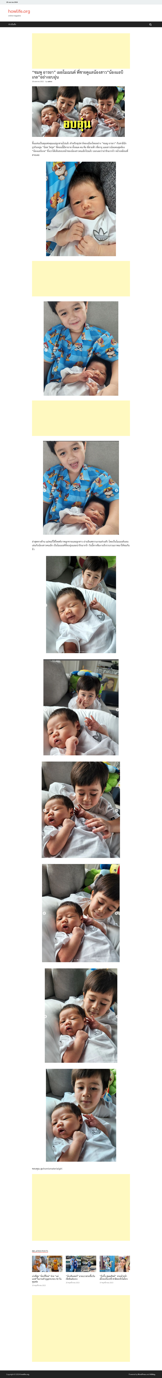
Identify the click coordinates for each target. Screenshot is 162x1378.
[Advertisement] (81, 51)
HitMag (152, 1374)
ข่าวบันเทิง (12, 24)
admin (50, 81)
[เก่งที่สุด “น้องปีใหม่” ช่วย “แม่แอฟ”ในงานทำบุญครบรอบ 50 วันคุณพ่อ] (47, 1272)
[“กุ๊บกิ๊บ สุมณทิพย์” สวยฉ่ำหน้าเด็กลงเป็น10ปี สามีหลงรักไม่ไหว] (115, 1272)
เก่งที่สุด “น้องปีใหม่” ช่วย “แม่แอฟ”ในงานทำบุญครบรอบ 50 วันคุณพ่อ (47, 1279)
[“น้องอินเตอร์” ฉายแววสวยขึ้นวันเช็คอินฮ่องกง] (81, 1272)
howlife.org (19, 11)
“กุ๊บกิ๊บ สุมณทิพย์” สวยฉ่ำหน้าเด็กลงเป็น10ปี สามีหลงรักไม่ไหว (114, 1277)
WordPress (142, 1374)
